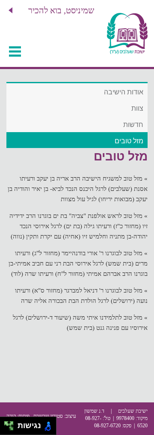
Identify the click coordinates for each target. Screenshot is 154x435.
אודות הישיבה (123, 92)
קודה (11, 416)
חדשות (133, 124)
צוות (137, 108)
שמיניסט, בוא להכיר (61, 10)
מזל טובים (129, 141)
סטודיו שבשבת (48, 416)
